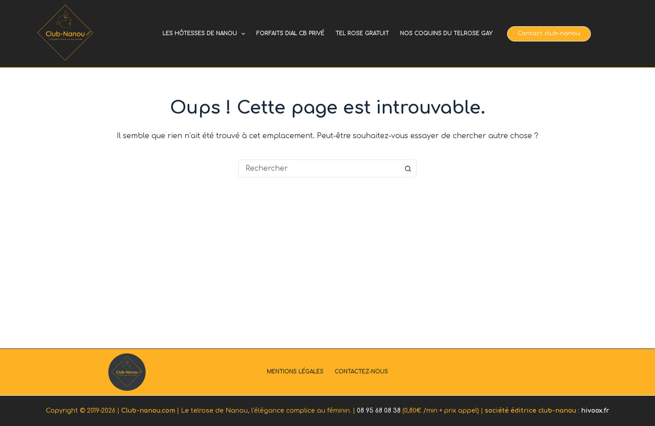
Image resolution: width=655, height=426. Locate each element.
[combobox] (319, 168)
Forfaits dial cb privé (290, 33)
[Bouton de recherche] (407, 168)
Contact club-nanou (549, 33)
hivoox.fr (595, 410)
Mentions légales (295, 372)
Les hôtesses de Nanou (200, 33)
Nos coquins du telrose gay (446, 33)
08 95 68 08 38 (379, 410)
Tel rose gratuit (362, 33)
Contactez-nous (361, 372)
